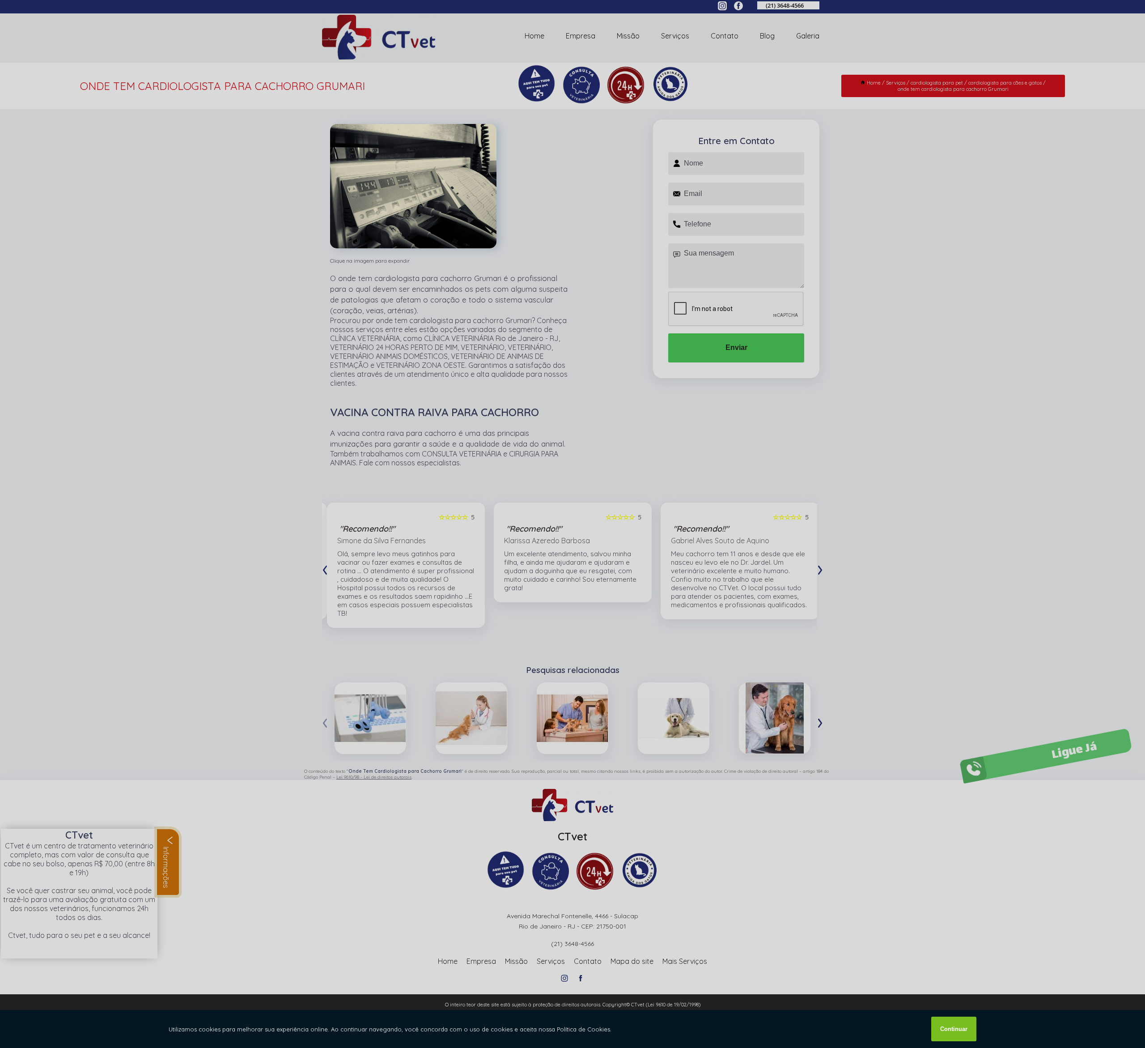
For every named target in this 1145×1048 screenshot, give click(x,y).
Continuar (953, 1029)
